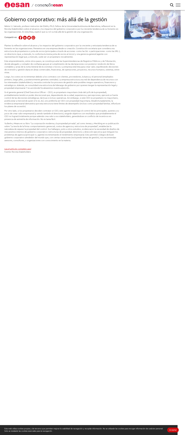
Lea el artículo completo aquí (17, 149)
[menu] (178, 5)
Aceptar (173, 430)
